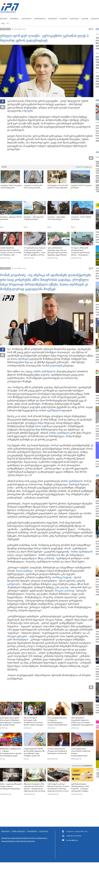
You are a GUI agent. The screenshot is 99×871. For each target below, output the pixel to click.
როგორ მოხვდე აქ (83, 167)
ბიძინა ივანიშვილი (44, 371)
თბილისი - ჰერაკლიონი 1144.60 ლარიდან (34, 218)
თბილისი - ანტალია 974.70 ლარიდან (11, 218)
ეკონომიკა (74, 19)
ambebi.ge (4, 728)
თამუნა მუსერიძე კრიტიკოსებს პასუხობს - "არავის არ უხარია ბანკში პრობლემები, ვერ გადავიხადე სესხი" (10, 252)
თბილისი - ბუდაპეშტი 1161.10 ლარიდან (56, 218)
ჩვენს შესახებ (18, 831)
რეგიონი (63, 19)
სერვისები (32, 831)
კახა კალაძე (61, 587)
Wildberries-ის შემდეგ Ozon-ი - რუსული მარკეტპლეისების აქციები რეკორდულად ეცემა (11, 752)
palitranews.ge (52, 759)
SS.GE (4, 167)
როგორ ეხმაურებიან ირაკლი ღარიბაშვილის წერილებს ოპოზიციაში (57, 751)
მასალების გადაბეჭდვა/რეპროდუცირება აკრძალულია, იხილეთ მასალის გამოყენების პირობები (24, 839)
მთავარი (3, 19)
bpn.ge (2, 759)
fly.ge (2, 227)
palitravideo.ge (5, 258)
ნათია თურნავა (19, 359)
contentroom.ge (5, 794)
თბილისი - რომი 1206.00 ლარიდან (81, 218)
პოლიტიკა (14, 19)
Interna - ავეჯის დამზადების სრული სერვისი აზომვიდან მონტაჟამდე (11, 786)
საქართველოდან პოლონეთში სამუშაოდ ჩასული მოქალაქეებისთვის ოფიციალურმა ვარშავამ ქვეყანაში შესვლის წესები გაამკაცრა (82, 756)
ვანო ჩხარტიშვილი (17, 639)
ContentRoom (87, 766)
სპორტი (84, 19)
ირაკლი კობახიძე (64, 590)
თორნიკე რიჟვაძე (62, 577)
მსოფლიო (52, 19)
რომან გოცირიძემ (52, 365)
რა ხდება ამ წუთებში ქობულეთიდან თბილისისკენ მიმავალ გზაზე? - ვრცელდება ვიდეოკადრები (80, 252)
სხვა (3, 23)
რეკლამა (43, 831)
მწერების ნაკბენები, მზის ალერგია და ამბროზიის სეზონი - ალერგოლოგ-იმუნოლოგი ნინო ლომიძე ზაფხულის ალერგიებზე (34, 788)
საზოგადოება (40, 19)
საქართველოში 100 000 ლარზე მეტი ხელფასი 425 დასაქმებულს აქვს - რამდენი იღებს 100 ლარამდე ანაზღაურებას (34, 753)
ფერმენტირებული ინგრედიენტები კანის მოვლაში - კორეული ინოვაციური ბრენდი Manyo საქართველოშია (80, 788)
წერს (30, 111)
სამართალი (26, 19)
